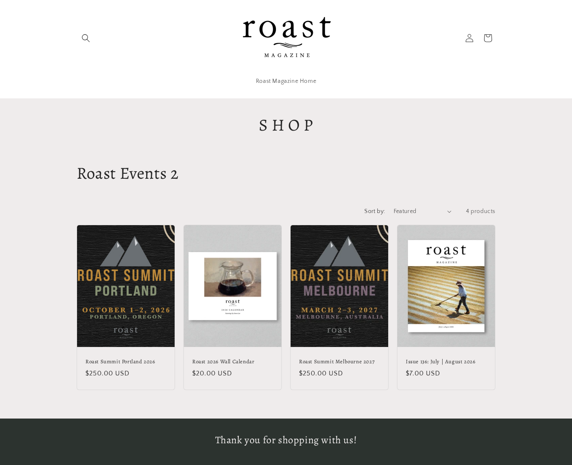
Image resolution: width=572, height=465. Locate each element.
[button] (86, 38)
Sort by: (374, 211)
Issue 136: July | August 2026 (440, 361)
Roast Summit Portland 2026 (120, 361)
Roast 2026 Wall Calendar (223, 361)
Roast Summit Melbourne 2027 (336, 361)
